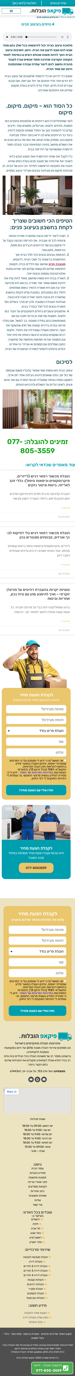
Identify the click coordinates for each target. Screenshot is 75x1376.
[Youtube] (31, 1079)
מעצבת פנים (57, 264)
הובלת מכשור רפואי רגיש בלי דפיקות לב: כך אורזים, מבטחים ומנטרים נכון (38, 535)
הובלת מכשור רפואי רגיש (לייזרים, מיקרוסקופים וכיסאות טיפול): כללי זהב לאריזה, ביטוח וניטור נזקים (39, 480)
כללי (62, 17)
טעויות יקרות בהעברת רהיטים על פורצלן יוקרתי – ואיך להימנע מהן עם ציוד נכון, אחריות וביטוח (38, 593)
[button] (11, 11)
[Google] (37, 1079)
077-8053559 (36, 868)
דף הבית (71, 17)
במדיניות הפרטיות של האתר (36, 772)
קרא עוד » (65, 508)
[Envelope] (44, 1079)
